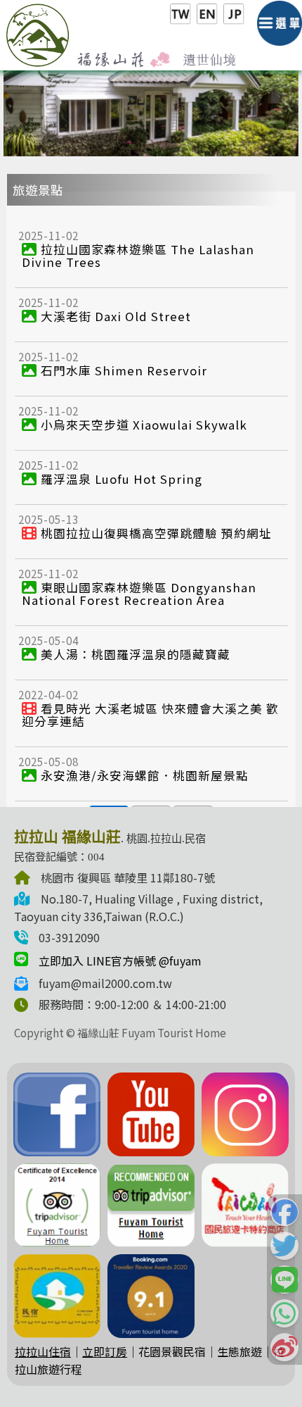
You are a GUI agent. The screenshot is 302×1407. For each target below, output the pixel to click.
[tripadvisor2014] (56, 1203)
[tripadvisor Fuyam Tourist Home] (151, 1203)
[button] (284, 1212)
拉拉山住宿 (43, 1351)
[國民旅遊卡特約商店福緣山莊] (245, 1203)
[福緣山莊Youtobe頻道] (151, 1112)
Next (18, 113)
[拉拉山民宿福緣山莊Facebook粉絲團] (56, 1112)
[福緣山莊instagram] (245, 1112)
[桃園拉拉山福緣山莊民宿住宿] (56, 1294)
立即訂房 (104, 1351)
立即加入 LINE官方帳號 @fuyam (120, 960)
